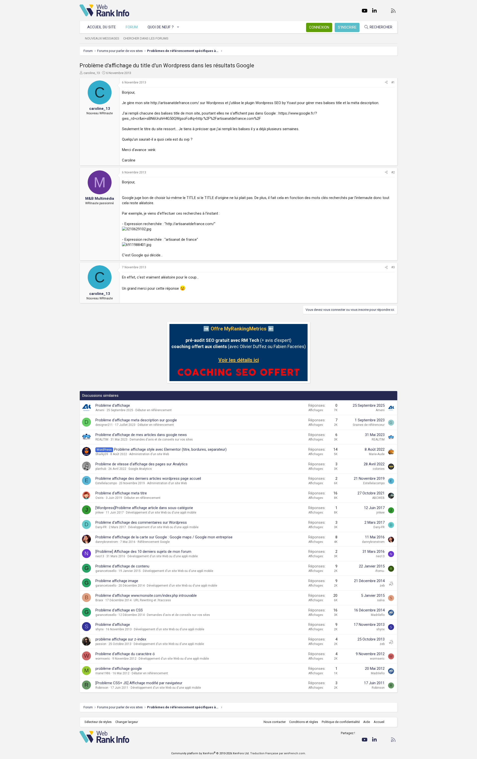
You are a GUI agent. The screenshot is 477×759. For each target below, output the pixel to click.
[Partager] (386, 82)
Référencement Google (154, 542)
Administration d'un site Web (149, 454)
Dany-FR (101, 527)
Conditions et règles (303, 722)
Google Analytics (140, 469)
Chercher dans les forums (145, 38)
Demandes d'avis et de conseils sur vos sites (161, 439)
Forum (132, 27)
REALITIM (101, 439)
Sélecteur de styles (98, 722)
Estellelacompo (106, 483)
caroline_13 (91, 73)
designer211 (104, 425)
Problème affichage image (116, 581)
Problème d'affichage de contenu (122, 566)
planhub (100, 469)
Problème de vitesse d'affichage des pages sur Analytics (141, 464)
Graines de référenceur (369, 425)
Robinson (101, 687)
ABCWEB (378, 498)
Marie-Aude (377, 454)
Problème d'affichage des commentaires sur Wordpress (141, 522)
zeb (382, 585)
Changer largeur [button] (126, 722)
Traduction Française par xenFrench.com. (278, 753)
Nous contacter (275, 722)
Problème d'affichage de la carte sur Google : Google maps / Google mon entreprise (164, 537)
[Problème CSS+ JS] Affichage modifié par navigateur (138, 683)
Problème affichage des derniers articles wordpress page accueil (148, 478)
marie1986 (102, 673)
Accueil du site (101, 27)
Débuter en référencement (153, 410)
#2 (393, 172)
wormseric (102, 658)
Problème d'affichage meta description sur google (136, 420)
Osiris (99, 498)
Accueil (379, 722)
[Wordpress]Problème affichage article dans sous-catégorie (144, 508)
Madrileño (378, 615)
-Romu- (380, 571)
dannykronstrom (106, 542)
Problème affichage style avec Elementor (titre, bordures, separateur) (170, 449)
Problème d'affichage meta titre (121, 493)
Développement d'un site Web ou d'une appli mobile (161, 512)
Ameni (99, 410)
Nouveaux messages (102, 38)
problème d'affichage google (118, 668)
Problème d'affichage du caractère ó (125, 654)
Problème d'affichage (112, 405)
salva (381, 600)
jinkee (99, 512)
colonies (379, 469)
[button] (178, 27)
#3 (393, 267)
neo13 (99, 556)
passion (100, 644)
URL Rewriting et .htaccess (152, 600)
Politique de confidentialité (341, 722)
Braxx (99, 600)
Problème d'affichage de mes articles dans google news (141, 435)
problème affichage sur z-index (120, 639)
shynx (99, 629)
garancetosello (105, 571)
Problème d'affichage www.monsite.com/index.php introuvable (146, 595)
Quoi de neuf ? (161, 27)
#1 (393, 82)
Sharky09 (101, 454)
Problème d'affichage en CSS (119, 610)
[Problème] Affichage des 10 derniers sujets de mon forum (143, 551)
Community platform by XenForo (210, 753)
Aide (366, 722)
